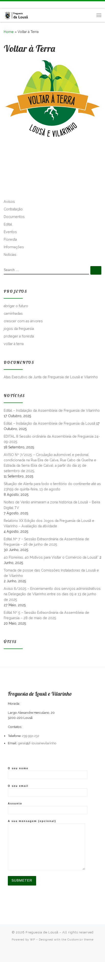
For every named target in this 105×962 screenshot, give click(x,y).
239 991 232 (30, 736)
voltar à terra (14, 344)
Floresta (10, 239)
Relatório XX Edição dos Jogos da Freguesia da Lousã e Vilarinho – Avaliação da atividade (49, 523)
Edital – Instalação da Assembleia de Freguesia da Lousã (49, 423)
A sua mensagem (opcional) (32, 821)
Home (9, 32)
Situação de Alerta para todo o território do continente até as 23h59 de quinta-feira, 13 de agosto (52, 486)
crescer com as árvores (23, 321)
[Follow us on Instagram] (19, 5)
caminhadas (13, 313)
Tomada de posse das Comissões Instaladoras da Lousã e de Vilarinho (51, 573)
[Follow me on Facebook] (12, 5)
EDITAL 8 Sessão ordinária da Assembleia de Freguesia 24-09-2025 (52, 439)
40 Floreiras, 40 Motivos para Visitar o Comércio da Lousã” (51, 557)
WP (32, 939)
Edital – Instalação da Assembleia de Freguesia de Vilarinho (52, 410)
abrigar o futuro (16, 306)
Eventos (10, 232)
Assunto (15, 803)
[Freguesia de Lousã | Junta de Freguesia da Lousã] (16, 14)
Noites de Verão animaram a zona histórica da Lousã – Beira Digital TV (52, 504)
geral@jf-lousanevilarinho (37, 743)
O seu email (18, 785)
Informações (14, 247)
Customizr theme (80, 939)
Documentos (14, 217)
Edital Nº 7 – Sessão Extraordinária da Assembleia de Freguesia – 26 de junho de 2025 (46, 541)
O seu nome (18, 768)
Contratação (13, 209)
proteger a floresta (19, 336)
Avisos (9, 202)
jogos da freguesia (19, 329)
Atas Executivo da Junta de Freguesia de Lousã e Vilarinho (51, 377)
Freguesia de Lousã (42, 932)
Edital (8, 224)
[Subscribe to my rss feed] (5, 5)
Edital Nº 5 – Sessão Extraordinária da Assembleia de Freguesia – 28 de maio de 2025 (46, 615)
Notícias (10, 255)
